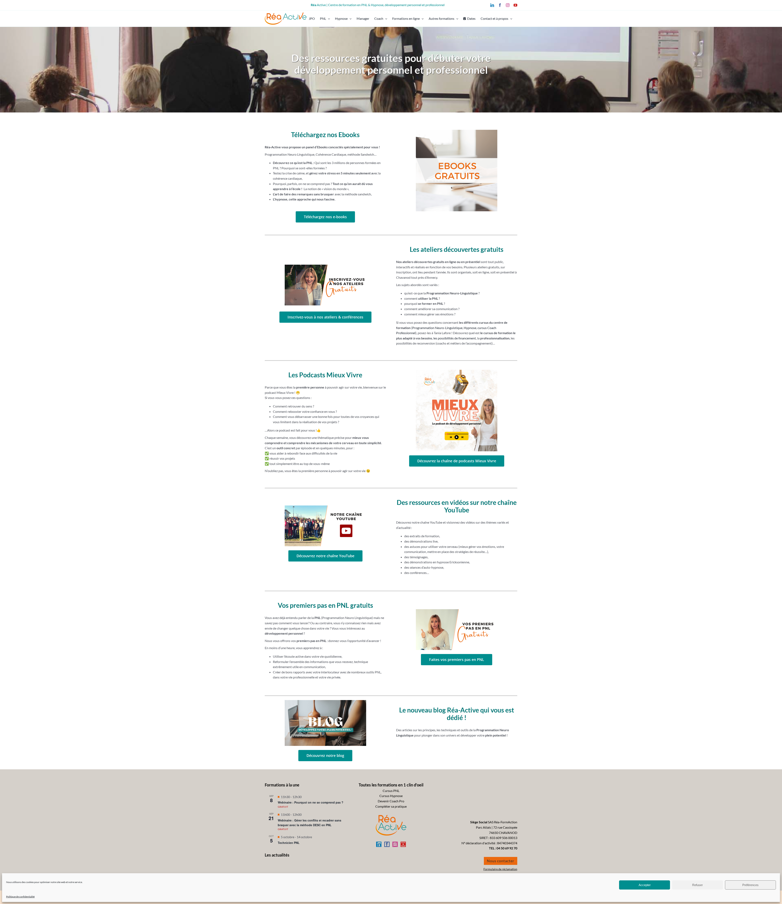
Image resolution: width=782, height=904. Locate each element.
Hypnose (470, 328)
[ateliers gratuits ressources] (325, 266)
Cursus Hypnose (391, 796)
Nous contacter (500, 861)
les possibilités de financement (454, 338)
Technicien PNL (289, 843)
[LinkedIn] (378, 844)
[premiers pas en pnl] (456, 611)
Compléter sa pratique (391, 806)
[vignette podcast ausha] (456, 371)
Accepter (645, 885)
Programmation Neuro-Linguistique (437, 328)
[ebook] (456, 131)
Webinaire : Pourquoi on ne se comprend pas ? (310, 802)
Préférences (750, 885)
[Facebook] (387, 844)
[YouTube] (403, 844)
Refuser (697, 885)
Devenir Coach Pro (391, 801)
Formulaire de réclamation (500, 869)
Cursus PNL (391, 791)
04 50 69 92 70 (506, 848)
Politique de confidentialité (20, 896)
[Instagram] (395, 844)
